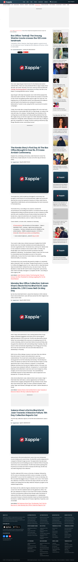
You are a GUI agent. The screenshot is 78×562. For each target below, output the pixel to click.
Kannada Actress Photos (32, 521)
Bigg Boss (16, 4)
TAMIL (31, 1)
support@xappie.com (7, 539)
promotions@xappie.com (7, 538)
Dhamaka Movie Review (44, 547)
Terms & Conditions (61, 559)
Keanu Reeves (54, 535)
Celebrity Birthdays (55, 552)
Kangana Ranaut (68, 531)
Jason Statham (55, 537)
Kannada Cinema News (32, 533)
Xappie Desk (15, 162)
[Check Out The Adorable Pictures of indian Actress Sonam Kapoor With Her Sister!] (60, 68)
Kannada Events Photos (69, 520)
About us (39, 559)
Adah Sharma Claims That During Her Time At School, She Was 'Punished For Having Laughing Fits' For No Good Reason (28, 277)
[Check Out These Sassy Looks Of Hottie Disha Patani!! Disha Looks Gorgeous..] (60, 37)
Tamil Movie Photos (55, 520)
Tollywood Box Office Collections (56, 550)
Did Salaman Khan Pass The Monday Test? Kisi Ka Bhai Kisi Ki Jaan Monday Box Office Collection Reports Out (28, 504)
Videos (26, 4)
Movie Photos (55, 515)
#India (15, 233)
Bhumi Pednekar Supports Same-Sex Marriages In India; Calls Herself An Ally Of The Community (60, 222)
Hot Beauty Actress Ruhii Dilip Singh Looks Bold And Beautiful (59, 100)
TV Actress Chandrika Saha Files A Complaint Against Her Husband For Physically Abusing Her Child (60, 131)
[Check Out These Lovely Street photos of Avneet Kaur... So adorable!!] (60, 53)
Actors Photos (44, 515)
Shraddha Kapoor (68, 529)
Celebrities (54, 543)
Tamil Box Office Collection (45, 533)
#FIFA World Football (68, 544)
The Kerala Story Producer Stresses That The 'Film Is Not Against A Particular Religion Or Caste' (59, 149)
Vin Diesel (54, 534)
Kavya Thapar (67, 537)
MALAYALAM (41, 1)
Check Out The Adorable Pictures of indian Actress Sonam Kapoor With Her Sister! (60, 76)
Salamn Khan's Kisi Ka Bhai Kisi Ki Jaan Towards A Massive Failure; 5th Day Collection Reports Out (29, 391)
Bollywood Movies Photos (57, 517)
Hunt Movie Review (43, 545)
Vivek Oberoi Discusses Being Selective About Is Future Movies (60, 258)
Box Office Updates (55, 547)
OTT (12, 4)
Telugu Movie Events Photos (70, 518)
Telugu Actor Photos (43, 518)
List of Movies (54, 546)
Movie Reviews (44, 4)
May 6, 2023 (35, 236)
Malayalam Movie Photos (57, 523)
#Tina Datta (67, 551)
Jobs (68, 4)
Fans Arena (31, 4)
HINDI (28, 1)
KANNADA (46, 1)
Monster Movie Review (44, 551)
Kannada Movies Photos (56, 521)
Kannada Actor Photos (44, 521)
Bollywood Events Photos (69, 517)
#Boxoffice (22, 233)
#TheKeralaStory (17, 225)
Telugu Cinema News (31, 530)
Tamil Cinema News (31, 532)
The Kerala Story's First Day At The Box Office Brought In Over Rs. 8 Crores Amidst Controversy (29, 150)
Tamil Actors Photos (43, 520)
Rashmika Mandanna (69, 528)
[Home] (7, 2)
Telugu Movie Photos (56, 518)
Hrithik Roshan (55, 532)
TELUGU (35, 1)
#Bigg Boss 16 (67, 547)
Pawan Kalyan (55, 531)
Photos (22, 4)
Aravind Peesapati (17, 49)
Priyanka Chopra (68, 534)
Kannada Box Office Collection (43, 535)
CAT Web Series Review (32, 545)
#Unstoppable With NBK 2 (69, 552)
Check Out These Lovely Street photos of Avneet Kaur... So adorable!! (60, 61)
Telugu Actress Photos (32, 518)
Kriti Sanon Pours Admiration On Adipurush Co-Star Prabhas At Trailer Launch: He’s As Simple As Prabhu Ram (60, 204)
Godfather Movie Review (44, 555)
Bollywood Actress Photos (32, 517)
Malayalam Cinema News (32, 535)
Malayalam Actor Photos (44, 523)
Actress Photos (32, 515)
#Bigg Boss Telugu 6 (68, 546)
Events (64, 4)
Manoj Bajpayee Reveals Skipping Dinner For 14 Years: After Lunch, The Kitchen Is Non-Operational (60, 186)
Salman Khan (54, 528)
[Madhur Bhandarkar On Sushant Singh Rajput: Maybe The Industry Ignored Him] (60, 159)
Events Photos (68, 515)
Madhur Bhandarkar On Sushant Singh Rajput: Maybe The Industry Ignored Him (60, 168)
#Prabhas (66, 543)
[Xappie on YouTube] (10, 536)
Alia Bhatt (66, 532)
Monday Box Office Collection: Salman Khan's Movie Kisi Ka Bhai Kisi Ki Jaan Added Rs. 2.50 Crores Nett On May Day (30, 287)
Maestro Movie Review (32, 550)
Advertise (67, 559)
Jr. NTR (53, 529)
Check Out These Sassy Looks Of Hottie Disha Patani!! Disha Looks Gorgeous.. (60, 45)
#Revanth (66, 549)
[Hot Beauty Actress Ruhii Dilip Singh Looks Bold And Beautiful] (60, 92)
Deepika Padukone (68, 535)
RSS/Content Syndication (32, 559)
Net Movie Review (31, 551)
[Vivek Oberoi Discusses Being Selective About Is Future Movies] (60, 250)
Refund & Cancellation (46, 559)
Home (11, 30)
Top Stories (52, 4)
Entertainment (7, 4)
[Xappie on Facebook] (4, 536)
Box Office (37, 4)
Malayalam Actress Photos (33, 523)
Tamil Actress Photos (31, 520)
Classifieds (59, 4)
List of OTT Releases (55, 544)
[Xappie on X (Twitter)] (7, 536)
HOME (24, 1)
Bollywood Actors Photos (44, 517)
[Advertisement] (39, 18)
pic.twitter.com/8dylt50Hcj (32, 233)
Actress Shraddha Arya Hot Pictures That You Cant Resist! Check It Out (59, 109)
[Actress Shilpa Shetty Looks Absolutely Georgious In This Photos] (56, 80)
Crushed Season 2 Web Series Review (32, 548)
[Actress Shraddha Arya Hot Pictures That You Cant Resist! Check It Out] (56, 105)
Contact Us (72, 559)
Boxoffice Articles (18, 30)
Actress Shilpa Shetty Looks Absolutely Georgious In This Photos (59, 85)
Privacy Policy (54, 559)
